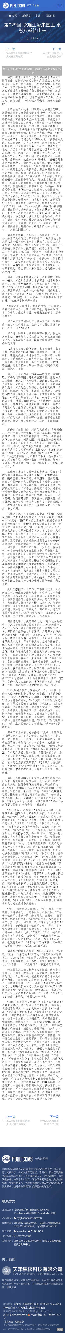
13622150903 (23, 1236)
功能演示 (26, 15)
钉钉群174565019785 (25, 1222)
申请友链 (40, 1307)
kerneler (21, 1231)
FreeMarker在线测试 (25, 1213)
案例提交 (19, 1321)
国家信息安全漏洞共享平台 (28, 1240)
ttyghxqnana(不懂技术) (29, 1218)
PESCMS (44, 1304)
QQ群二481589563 (50, 1222)
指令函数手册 (21, 1209)
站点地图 (8, 1321)
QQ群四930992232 (47, 1226)
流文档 (17, 1304)
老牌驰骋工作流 (30, 1304)
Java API (44, 1209)
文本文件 (34, 38)
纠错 (60, 1329)
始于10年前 (32, 5)
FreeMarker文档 (46, 1213)
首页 (14, 15)
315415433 (36, 1231)
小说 (37, 15)
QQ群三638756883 (24, 1226)
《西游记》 (50, 15)
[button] (60, 5)
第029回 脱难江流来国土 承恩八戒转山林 (32, 27)
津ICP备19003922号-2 (15, 1314)
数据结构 (34, 1209)
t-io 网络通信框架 (25, 1307)
